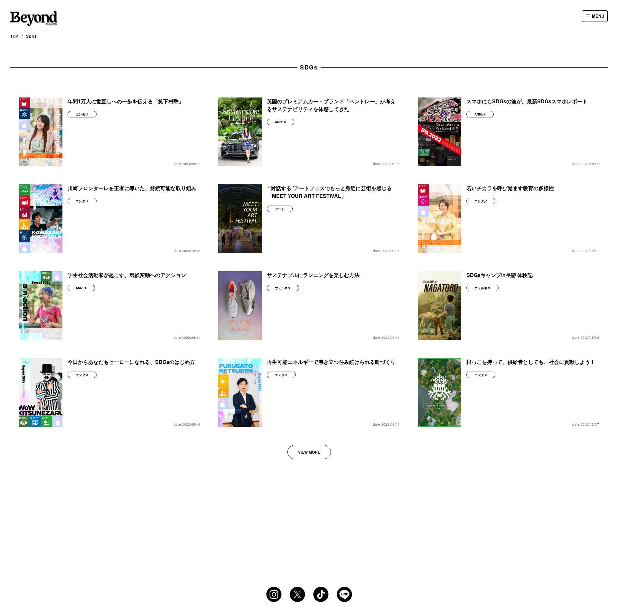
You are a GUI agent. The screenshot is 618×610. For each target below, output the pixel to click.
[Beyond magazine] (33, 18)
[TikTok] (321, 594)
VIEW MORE (309, 452)
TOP (14, 36)
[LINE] (344, 594)
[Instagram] (274, 594)
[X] (297, 594)
